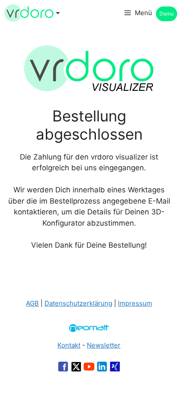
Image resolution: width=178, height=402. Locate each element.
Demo (166, 13)
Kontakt (68, 345)
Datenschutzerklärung (78, 303)
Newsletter (104, 345)
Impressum (135, 303)
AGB (32, 303)
